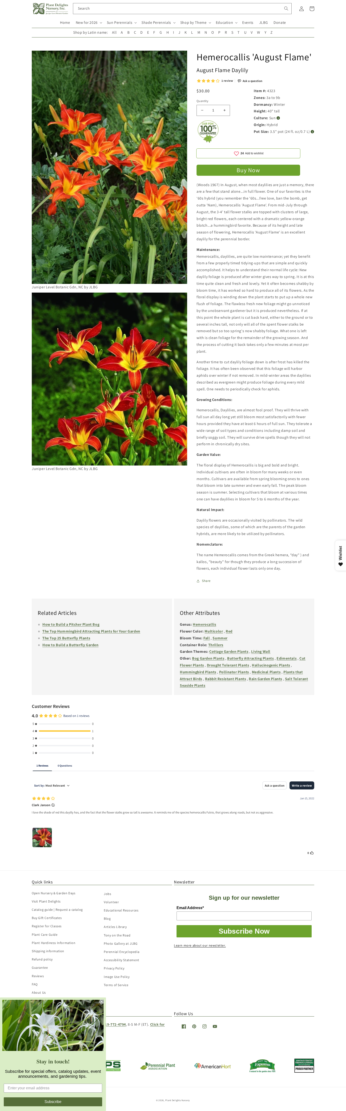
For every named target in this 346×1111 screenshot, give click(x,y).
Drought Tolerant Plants (228, 665)
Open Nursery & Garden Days (54, 893)
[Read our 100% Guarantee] (208, 141)
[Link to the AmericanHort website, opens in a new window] (212, 1067)
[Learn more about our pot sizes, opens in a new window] (312, 132)
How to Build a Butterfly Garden (70, 644)
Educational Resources (121, 910)
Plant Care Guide (45, 934)
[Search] (286, 8)
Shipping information (48, 951)
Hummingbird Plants (198, 672)
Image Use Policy (117, 977)
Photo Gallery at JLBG (121, 943)
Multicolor (214, 631)
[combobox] (182, 8)
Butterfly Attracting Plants (250, 658)
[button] (88, 22)
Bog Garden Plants (208, 658)
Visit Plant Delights (46, 901)
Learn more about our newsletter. (200, 945)
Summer (220, 638)
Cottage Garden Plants (229, 651)
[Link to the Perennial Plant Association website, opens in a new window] (157, 1068)
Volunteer (111, 902)
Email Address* (190, 908)
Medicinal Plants (266, 672)
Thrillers (215, 644)
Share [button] (206, 581)
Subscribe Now (244, 931)
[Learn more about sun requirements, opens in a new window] (278, 118)
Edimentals (287, 658)
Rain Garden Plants (265, 678)
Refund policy (42, 959)
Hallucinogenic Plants (271, 665)
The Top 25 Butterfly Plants (66, 638)
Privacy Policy (114, 968)
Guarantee (40, 967)
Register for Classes (47, 926)
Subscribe (52, 1102)
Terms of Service (116, 985)
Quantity (202, 101)
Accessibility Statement (121, 960)
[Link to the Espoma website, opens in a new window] (262, 1071)
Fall (206, 638)
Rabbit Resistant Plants (225, 678)
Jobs (107, 894)
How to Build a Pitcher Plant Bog (70, 624)
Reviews (38, 976)
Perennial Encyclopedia (121, 952)
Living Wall (260, 651)
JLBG (263, 22)
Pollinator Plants (234, 672)
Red (229, 631)
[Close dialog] (101, 1001)
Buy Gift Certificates (47, 918)
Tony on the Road (117, 935)
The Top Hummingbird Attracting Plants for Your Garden (91, 631)
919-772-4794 (114, 1024)
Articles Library (115, 927)
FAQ (35, 984)
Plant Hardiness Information (53, 943)
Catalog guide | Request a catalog (57, 909)
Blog (107, 918)
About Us (39, 992)
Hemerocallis (204, 624)
